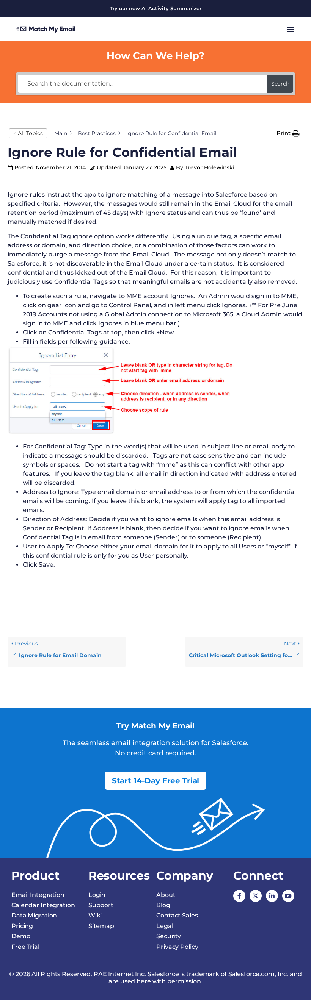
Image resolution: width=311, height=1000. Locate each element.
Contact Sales (177, 915)
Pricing (22, 926)
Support (100, 905)
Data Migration (34, 915)
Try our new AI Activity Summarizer (155, 8)
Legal (164, 926)
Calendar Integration (43, 905)
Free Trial (25, 946)
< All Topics (28, 133)
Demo (20, 936)
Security (168, 936)
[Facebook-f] (239, 896)
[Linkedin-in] (272, 896)
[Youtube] (288, 896)
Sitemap (101, 926)
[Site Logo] (46, 28)
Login (96, 894)
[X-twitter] (256, 896)
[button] (290, 28)
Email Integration (37, 894)
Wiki (95, 915)
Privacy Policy (177, 946)
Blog (163, 905)
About (165, 894)
